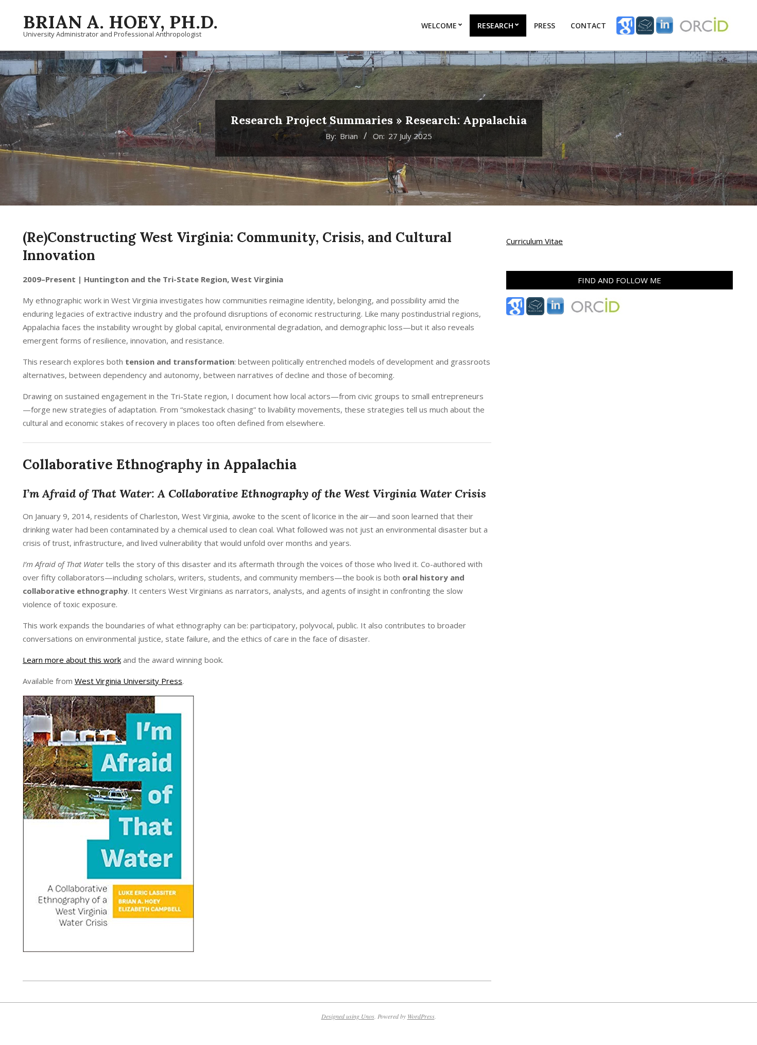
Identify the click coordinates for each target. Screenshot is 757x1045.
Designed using (341, 1016)
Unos (367, 1016)
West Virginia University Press (128, 681)
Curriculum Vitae (534, 241)
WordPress (421, 1016)
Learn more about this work (72, 660)
